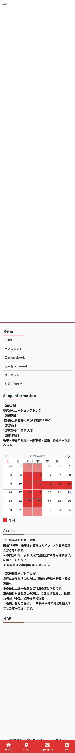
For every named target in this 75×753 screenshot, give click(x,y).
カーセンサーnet (16, 366)
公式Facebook (15, 357)
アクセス (26, 749)
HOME (9, 340)
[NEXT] (68, 456)
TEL (67, 749)
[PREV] (7, 456)
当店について (13, 349)
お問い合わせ (13, 384)
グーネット (12, 375)
